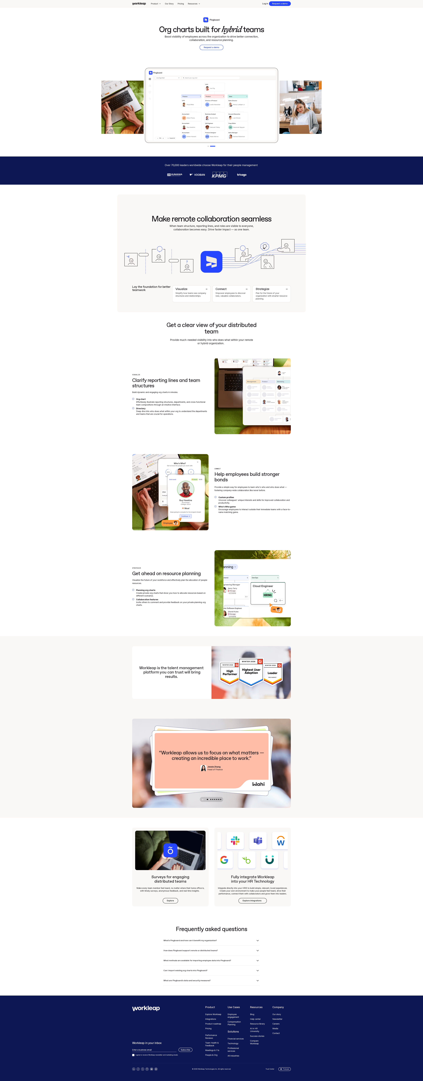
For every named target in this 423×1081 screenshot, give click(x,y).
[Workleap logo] (139, 3)
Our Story (169, 4)
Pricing (181, 4)
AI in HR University (254, 1029)
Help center (255, 1019)
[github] (147, 1069)
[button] (156, 3)
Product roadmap (213, 1024)
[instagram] (156, 1069)
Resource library (257, 1024)
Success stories (257, 1036)
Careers (275, 1024)
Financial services (236, 1039)
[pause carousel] (203, 799)
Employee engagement (233, 1015)
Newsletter (277, 1019)
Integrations (210, 1019)
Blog (252, 1014)
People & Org (211, 1055)
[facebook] (138, 1069)
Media (275, 1028)
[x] (142, 1069)
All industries (233, 1056)
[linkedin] (133, 1069)
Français (286, 1069)
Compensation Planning (234, 1023)
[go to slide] (207, 799)
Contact (276, 1033)
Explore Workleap (213, 1014)
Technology (233, 1043)
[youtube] (151, 1069)
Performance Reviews (211, 1036)
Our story (276, 1014)
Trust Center (270, 1069)
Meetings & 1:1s (212, 1050)
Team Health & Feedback (212, 1044)
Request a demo (280, 3)
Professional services (233, 1049)
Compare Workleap (254, 1042)
